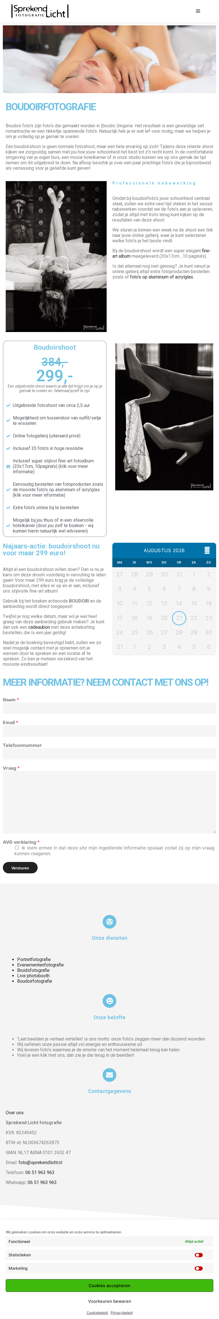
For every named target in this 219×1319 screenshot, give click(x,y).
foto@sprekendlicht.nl (40, 1162)
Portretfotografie (34, 959)
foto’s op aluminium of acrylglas (161, 277)
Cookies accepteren (109, 1285)
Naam (11, 699)
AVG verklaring (21, 842)
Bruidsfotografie (33, 970)
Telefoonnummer (22, 745)
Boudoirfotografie (34, 981)
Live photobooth (33, 975)
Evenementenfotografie (40, 965)
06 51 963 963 (39, 1172)
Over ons (15, 1112)
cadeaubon (39, 627)
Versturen (20, 868)
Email (10, 722)
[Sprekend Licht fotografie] (39, 11)
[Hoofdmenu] (198, 11)
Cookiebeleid (97, 1312)
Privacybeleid (122, 1312)
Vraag (11, 768)
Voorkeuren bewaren (109, 1301)
